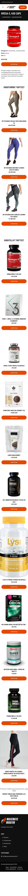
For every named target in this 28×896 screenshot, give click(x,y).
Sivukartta (20, 869)
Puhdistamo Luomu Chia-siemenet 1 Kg (14, 410)
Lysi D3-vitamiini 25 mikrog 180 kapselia (14, 580)
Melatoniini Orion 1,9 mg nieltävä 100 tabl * (14, 624)
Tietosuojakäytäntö (10, 869)
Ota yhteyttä (13, 867)
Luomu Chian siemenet (14, 455)
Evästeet (20, 867)
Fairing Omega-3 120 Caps (14, 274)
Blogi (5, 846)
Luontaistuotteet (17, 17)
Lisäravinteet (6, 17)
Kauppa (23, 7)
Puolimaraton (7, 840)
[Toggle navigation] (3, 7)
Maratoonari (7, 843)
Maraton (6, 837)
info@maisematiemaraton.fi (7, 2)
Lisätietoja (14, 64)
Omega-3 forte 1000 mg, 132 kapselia (14, 366)
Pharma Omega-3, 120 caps (14, 716)
